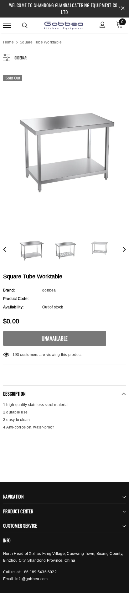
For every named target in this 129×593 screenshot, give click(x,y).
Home (8, 42)
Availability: (13, 307)
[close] (123, 9)
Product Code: (15, 298)
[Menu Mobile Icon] (7, 25)
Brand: (9, 290)
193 (16, 354)
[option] (64, 148)
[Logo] (63, 24)
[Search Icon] (25, 25)
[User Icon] (103, 25)
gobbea (49, 290)
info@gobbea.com (31, 578)
